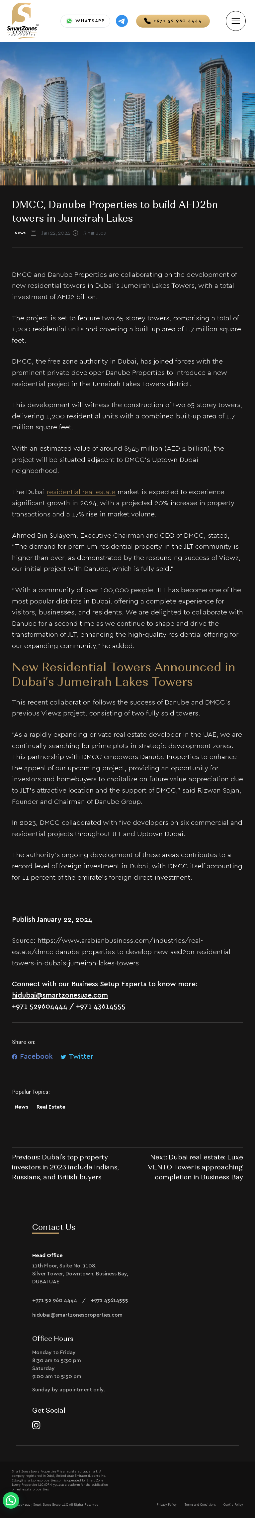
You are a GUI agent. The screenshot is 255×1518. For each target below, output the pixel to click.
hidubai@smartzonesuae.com (60, 995)
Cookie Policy (233, 1504)
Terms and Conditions (200, 1504)
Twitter (81, 1056)
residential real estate (81, 491)
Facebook (36, 1056)
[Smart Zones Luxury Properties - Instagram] (36, 1424)
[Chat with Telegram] (122, 21)
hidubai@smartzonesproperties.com (77, 1315)
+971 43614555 (109, 1300)
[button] (11, 1500)
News (22, 1107)
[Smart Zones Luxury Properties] (22, 20)
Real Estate (51, 1107)
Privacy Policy (167, 1504)
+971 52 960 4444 (54, 1300)
